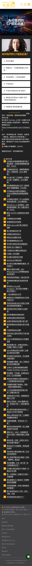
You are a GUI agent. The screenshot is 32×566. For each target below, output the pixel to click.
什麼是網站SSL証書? (14, 330)
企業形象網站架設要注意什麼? (17, 321)
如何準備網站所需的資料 (15, 315)
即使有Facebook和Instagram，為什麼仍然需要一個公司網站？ (18, 288)
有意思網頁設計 (21, 563)
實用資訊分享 (6, 537)
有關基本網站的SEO (14, 234)
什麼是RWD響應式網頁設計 (17, 251)
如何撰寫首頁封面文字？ (15, 497)
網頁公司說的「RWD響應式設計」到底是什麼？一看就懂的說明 (18, 404)
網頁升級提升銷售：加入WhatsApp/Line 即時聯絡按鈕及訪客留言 (18, 271)
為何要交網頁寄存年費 (15, 257)
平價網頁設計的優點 (14, 219)
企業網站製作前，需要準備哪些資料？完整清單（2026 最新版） (18, 172)
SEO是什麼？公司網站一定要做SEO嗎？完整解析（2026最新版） (18, 180)
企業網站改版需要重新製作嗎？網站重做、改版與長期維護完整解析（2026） (18, 163)
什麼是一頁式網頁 (13, 254)
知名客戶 (4, 533)
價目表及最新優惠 (7, 526)
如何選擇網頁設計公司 (15, 241)
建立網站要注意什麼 (14, 231)
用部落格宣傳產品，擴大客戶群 (18, 277)
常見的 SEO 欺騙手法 (14, 247)
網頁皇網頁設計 (11, 563)
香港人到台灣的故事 (8, 544)
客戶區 (4, 548)
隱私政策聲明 (6, 555)
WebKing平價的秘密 (14, 260)
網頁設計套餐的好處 (14, 237)
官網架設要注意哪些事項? (16, 318)
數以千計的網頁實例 (8, 529)
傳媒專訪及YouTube (8, 540)
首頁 (3, 518)
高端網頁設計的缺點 (14, 222)
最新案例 (4, 522)
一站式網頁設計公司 (14, 294)
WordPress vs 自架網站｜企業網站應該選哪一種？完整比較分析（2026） (18, 207)
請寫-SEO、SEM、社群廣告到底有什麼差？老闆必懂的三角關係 (18, 434)
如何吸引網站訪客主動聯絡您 (17, 244)
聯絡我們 (4, 551)
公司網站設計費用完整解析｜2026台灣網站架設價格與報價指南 (17, 193)
